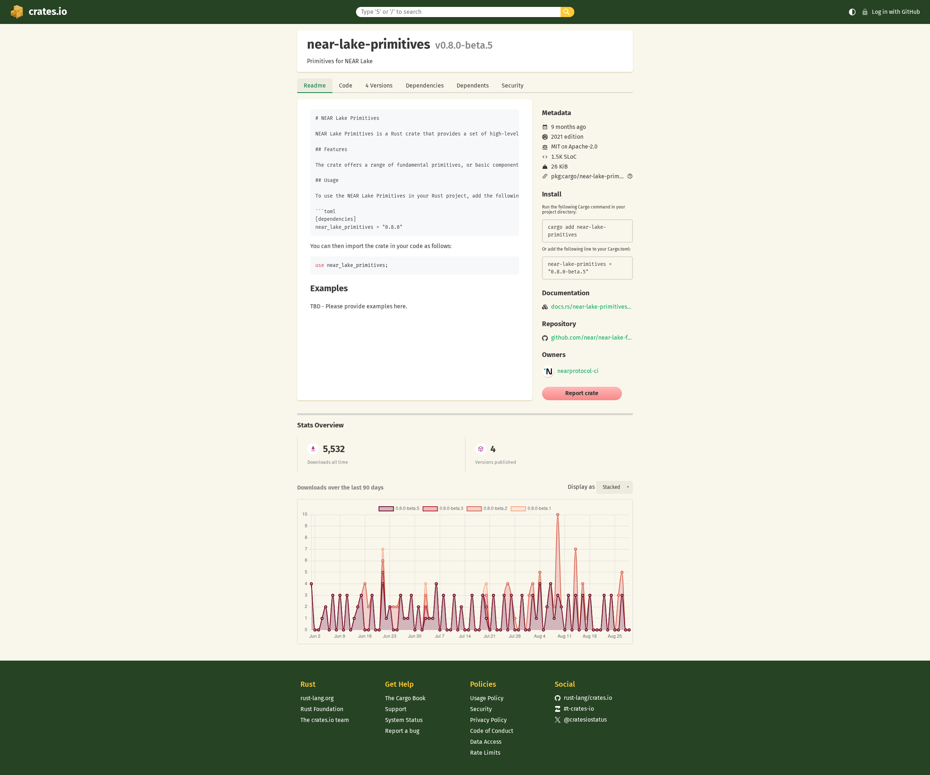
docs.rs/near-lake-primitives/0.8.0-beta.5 (592, 307)
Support (396, 709)
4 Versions (378, 85)
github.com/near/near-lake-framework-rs (592, 337)
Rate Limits (485, 752)
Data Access (485, 741)
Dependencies (425, 85)
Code (345, 85)
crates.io (48, 11)
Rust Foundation (321, 709)
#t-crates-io (574, 708)
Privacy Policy (488, 720)
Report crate (581, 393)
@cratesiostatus (581, 719)
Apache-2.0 (583, 146)
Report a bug (402, 730)
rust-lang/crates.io (583, 697)
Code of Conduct (491, 730)
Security (512, 85)
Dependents (473, 85)
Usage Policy (487, 698)
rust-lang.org (316, 698)
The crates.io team (324, 720)
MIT (555, 146)
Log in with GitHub (896, 11)
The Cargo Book (405, 698)
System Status (403, 720)
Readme (315, 85)
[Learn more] (630, 176)
